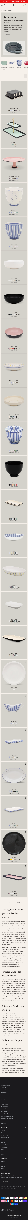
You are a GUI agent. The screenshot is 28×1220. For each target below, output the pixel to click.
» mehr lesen (7, 34)
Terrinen (12, 993)
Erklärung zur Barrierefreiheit (7, 1116)
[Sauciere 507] (11, 723)
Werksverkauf (4, 1133)
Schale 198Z (14, 619)
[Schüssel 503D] (9, 315)
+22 (19, 315)
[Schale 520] (9, 587)
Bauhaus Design (4, 1145)
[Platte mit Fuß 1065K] (9, 179)
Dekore (2, 1095)
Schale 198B (14, 653)
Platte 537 (14, 755)
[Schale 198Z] (9, 621)
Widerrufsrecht (4, 1106)
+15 (19, 519)
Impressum (3, 1123)
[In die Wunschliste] (25, 83)
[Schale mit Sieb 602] (9, 417)
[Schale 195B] (14, 689)
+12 (19, 417)
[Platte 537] (9, 757)
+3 (18, 383)
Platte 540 (14, 891)
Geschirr (3, 1083)
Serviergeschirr (13, 25)
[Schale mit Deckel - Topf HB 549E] (9, 451)
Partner (2, 1154)
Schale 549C (14, 483)
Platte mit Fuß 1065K (14, 176)
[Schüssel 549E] (9, 213)
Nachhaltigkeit (4, 1147)
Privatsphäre (4, 1111)
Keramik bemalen (5, 1137)
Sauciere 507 (14, 721)
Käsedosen (4, 991)
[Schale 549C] (9, 485)
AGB (2, 1121)
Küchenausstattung (5, 1085)
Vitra (2, 1152)
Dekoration (3, 1087)
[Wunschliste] (23, 5)
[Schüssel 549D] (9, 247)
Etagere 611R (14, 142)
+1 (18, 451)
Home (2, 10)
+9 (18, 655)
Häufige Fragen (4, 1104)
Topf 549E (14, 449)
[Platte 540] (9, 894)
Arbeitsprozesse (4, 1140)
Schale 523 (14, 551)
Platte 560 (14, 857)
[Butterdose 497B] (9, 111)
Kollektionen (4, 1092)
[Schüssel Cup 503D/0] (9, 383)
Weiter (19, 902)
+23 (19, 110)
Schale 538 (14, 517)
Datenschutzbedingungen (9, 1188)
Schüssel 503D (14, 313)
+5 (18, 247)
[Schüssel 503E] (9, 281)
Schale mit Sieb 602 (14, 415)
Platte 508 (14, 789)
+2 (18, 179)
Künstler (3, 1142)
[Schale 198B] (9, 655)
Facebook (3, 1161)
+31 (19, 485)
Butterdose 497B (14, 108)
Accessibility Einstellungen (7, 1118)
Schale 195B (14, 687)
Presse (2, 1149)
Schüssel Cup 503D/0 (14, 381)
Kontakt (3, 1102)
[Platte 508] (9, 792)
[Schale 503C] (9, 349)
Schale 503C (14, 347)
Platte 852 (14, 823)
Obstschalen (19, 993)
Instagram (3, 1164)
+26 (19, 859)
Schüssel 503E (14, 279)
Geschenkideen (4, 1090)
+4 (18, 213)
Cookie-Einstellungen (6, 1114)
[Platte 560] (9, 860)
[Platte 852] (9, 826)
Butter (20, 989)
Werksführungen (4, 1135)
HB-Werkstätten (4, 1130)
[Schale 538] (9, 519)
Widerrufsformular (5, 1109)
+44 (19, 349)
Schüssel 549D (14, 245)
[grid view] (25, 76)
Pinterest (3, 1166)
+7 (18, 553)
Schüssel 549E (14, 211)
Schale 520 (14, 585)
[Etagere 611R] (13, 145)
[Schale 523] (9, 553)
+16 (19, 281)
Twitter (2, 1168)
